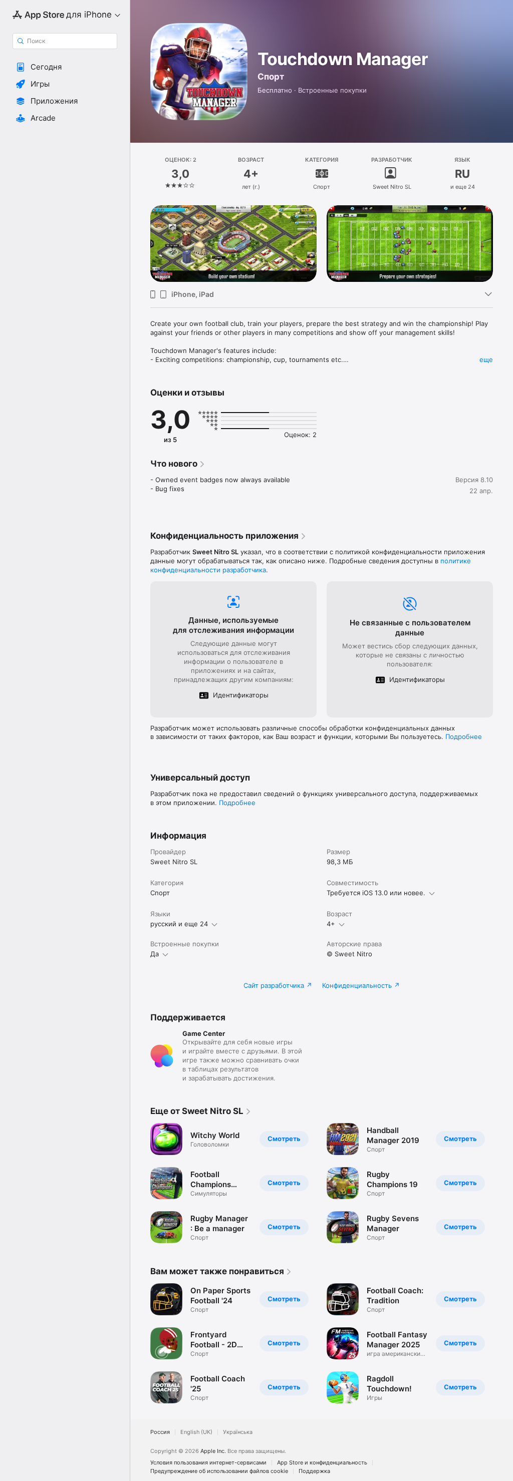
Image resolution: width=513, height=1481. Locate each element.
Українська (237, 1432)
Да (154, 954)
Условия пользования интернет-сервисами (208, 1462)
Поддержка (314, 1471)
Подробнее (463, 736)
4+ (331, 924)
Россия (160, 1432)
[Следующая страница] (503, 174)
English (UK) (196, 1432)
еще (486, 359)
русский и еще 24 (179, 924)
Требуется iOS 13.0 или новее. (376, 893)
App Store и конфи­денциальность (322, 1462)
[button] (65, 67)
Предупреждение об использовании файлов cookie (219, 1471)
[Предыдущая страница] (140, 174)
